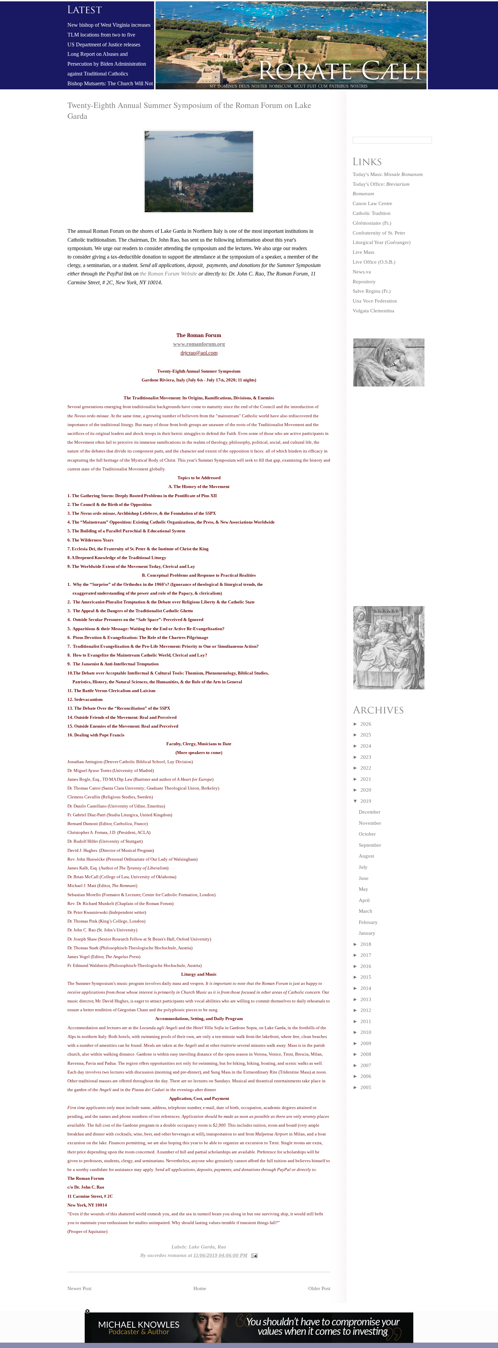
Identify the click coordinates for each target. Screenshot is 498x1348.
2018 (365, 944)
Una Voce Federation (375, 301)
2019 (365, 801)
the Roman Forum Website (169, 274)
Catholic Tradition (372, 213)
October (367, 834)
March (365, 911)
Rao (221, 1247)
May (363, 889)
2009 (365, 1043)
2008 (365, 1054)
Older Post (319, 1288)
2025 (365, 734)
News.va (362, 271)
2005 (365, 1087)
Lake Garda (202, 1247)
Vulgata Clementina (373, 310)
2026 (365, 724)
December (369, 812)
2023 (365, 757)
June (364, 878)
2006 (365, 1076)
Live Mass (363, 252)
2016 (365, 966)
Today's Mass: (388, 174)
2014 (365, 988)
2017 (365, 955)
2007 (365, 1065)
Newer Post (79, 1288)
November (370, 823)
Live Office (365, 262)
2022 (365, 768)
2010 (365, 1032)
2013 (365, 999)
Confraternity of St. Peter (379, 233)
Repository (364, 281)
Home (199, 1288)
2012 (365, 1010)
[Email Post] (253, 1255)
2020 (365, 790)
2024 (365, 746)
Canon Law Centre (372, 203)
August (366, 856)
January (367, 933)
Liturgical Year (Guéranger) (382, 242)
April (364, 900)
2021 (365, 779)
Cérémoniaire (367, 223)
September (370, 845)
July (363, 867)
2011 (365, 1021)
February (368, 922)
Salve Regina (366, 291)
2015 (365, 977)
